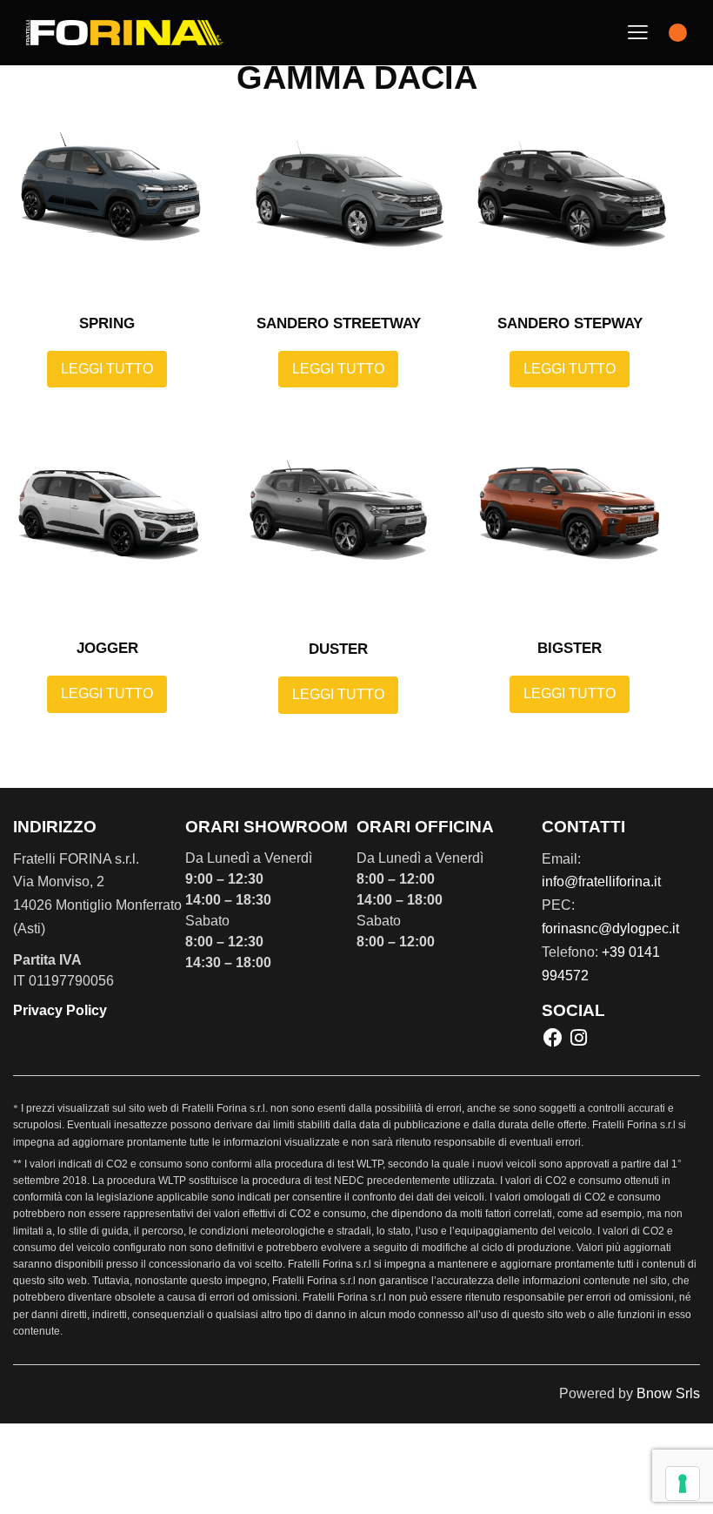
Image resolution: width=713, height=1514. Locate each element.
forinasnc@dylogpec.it (610, 928)
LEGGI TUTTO (107, 368)
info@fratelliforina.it (601, 881)
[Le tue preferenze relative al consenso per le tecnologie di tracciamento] (682, 1483)
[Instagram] (578, 1037)
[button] (638, 32)
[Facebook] (553, 1037)
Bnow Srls (668, 1393)
